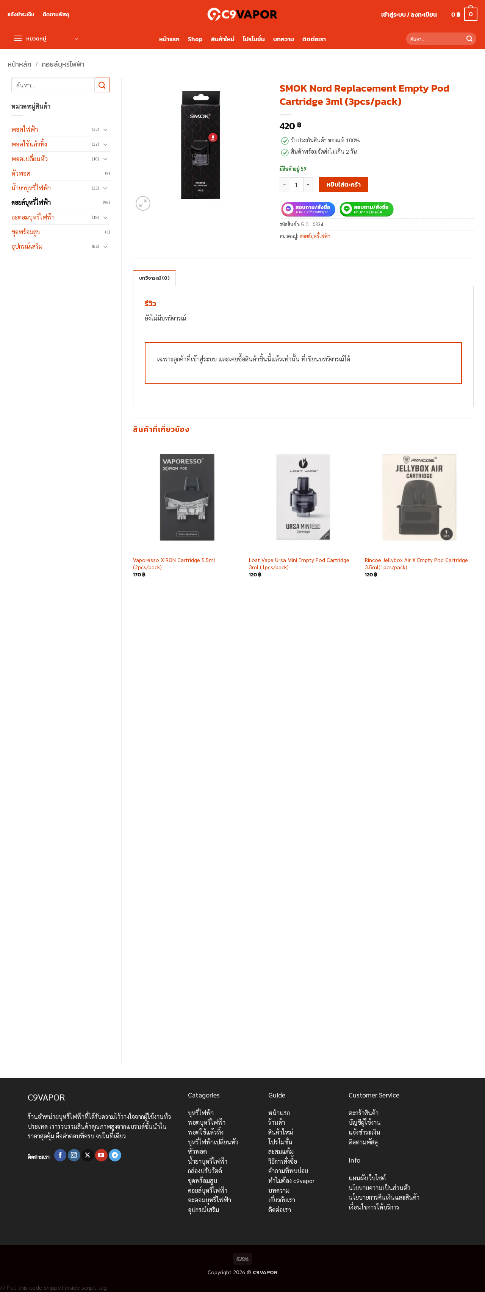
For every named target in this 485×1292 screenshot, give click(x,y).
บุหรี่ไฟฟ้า (201, 1113)
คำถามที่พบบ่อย (288, 1171)
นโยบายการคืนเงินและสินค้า (384, 1197)
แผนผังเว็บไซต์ (367, 1178)
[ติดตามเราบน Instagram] (74, 1155)
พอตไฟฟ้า (24, 129)
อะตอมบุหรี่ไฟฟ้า (33, 217)
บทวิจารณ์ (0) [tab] (154, 278)
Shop (195, 39)
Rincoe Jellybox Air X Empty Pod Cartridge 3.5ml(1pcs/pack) (416, 563)
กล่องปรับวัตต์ (205, 1171)
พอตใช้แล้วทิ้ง (29, 144)
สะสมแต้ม (281, 1151)
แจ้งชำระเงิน (21, 14)
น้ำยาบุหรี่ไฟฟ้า (31, 188)
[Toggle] (105, 129)
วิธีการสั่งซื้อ (282, 1161)
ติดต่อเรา (314, 39)
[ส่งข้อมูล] (469, 39)
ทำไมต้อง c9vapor (291, 1181)
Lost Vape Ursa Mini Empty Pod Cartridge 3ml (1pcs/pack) (299, 563)
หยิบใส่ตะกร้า (344, 184)
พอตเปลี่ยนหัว (29, 159)
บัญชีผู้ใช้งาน (365, 1122)
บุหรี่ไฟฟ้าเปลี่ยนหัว (213, 1142)
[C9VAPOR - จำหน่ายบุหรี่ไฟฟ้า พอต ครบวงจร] (242, 14)
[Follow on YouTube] (101, 1155)
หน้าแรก (169, 39)
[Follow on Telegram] (115, 1155)
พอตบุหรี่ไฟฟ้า (206, 1122)
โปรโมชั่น (254, 39)
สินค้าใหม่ (223, 39)
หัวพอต (20, 173)
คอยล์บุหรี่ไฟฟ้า (63, 64)
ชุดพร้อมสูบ (26, 232)
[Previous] (133, 746)
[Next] (473, 746)
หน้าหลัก (19, 64)
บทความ (283, 39)
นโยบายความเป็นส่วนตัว (379, 1188)
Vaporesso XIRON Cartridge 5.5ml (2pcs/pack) (174, 563)
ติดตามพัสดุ (56, 14)
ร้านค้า (276, 1122)
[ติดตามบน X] (87, 1155)
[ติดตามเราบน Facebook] (60, 1155)
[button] (409, 14)
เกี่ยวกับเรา (281, 1200)
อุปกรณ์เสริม (26, 246)
